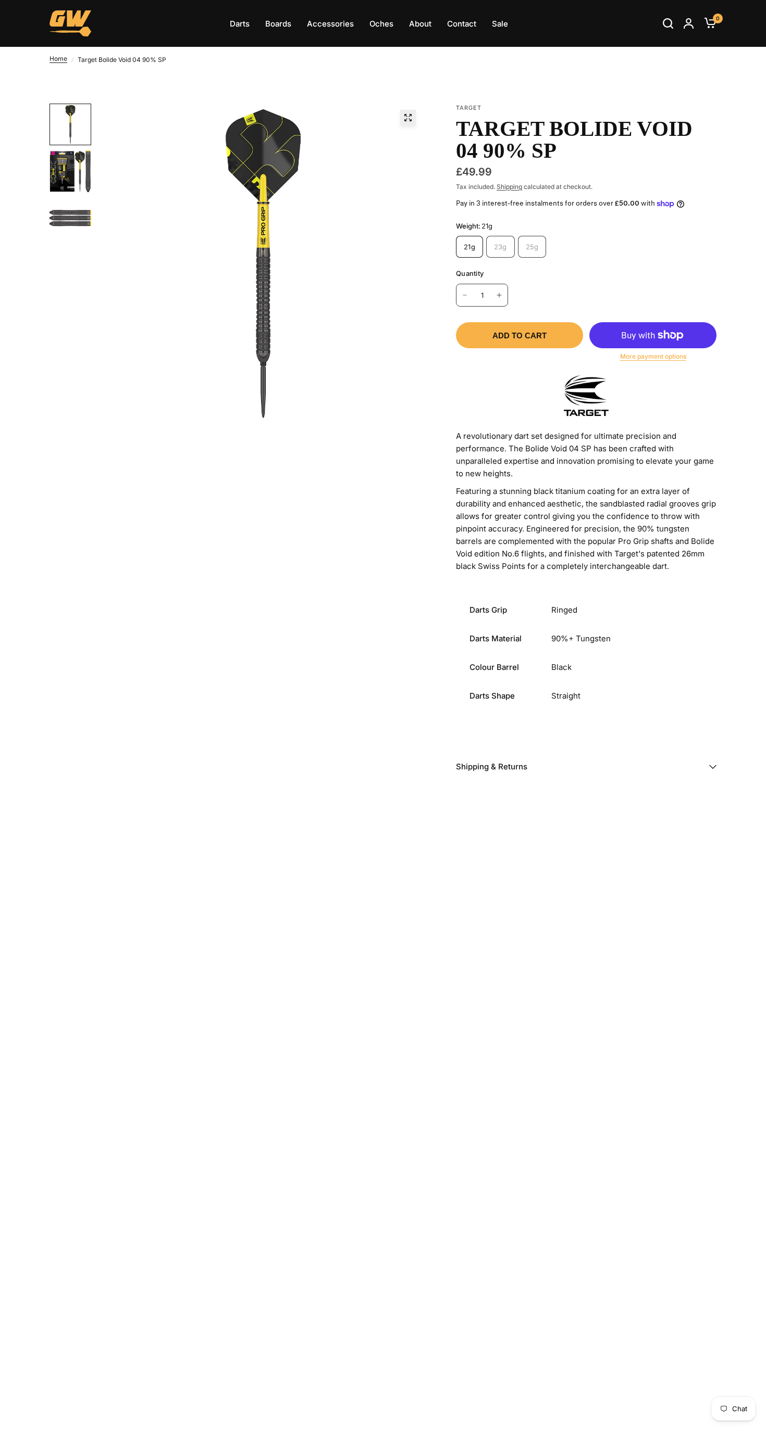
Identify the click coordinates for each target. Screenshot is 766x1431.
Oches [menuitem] (381, 24)
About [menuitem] (420, 24)
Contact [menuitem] (461, 24)
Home (58, 58)
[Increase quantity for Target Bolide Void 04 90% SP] (499, 295)
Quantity (470, 273)
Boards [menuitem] (278, 24)
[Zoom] (408, 117)
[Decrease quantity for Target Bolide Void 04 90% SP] (464, 295)
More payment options (653, 356)
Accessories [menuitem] (330, 24)
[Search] (668, 23)
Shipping (509, 187)
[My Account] (688, 23)
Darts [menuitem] (240, 24)
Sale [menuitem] (500, 24)
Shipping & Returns (491, 766)
